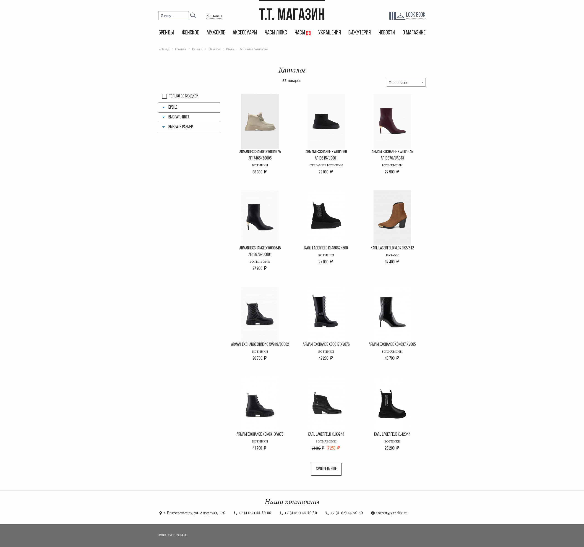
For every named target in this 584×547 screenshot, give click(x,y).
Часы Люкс (276, 33)
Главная (180, 49)
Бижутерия (359, 33)
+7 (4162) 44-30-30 (300, 513)
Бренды (166, 33)
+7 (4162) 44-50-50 (346, 513)
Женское (190, 33)
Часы (300, 33)
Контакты (214, 15)
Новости (386, 33)
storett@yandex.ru (391, 513)
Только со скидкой (183, 96)
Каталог (197, 49)
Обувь (230, 49)
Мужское (216, 33)
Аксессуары (245, 33)
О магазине (414, 33)
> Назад (164, 49)
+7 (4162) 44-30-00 (254, 513)
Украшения (329, 33)
